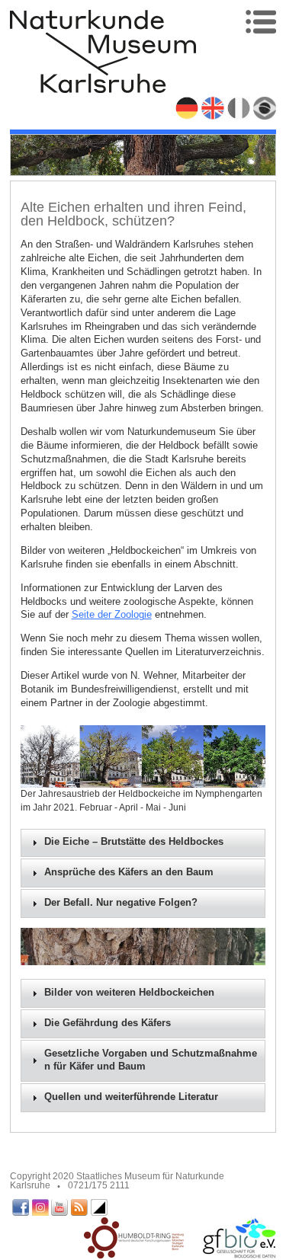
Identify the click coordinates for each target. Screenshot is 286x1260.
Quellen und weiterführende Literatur (131, 1097)
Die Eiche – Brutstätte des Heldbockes (133, 841)
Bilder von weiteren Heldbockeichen (129, 992)
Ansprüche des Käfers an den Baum (129, 872)
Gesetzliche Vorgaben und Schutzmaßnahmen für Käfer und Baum (150, 1060)
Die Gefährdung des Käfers (107, 1023)
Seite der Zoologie (112, 614)
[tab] (143, 843)
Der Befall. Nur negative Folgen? (121, 902)
